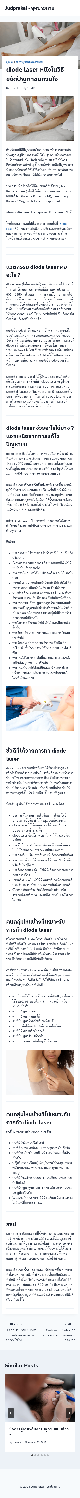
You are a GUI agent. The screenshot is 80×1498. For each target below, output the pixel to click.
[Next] (69, 1413)
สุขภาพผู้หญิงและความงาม (29, 62)
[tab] (32, 1455)
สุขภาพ (10, 62)
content (14, 88)
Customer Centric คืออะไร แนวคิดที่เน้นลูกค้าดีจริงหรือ (59, 1332)
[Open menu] (71, 8)
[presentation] (40, 1398)
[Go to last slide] (11, 1413)
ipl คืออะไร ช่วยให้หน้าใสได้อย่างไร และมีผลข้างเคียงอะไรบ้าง (20, 1332)
